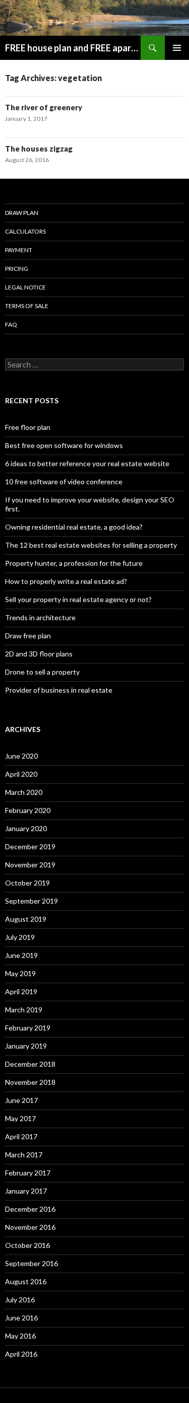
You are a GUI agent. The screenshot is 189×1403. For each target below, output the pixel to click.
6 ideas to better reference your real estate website (87, 463)
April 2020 (21, 774)
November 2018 (30, 1082)
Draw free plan (28, 635)
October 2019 (27, 882)
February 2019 (27, 1027)
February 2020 (27, 810)
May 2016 (20, 1336)
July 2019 (20, 937)
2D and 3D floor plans (39, 653)
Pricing (16, 268)
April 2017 (21, 1136)
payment (18, 250)
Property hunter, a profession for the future (74, 563)
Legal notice (25, 287)
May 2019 (20, 973)
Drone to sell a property (42, 672)
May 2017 (20, 1118)
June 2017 (21, 1100)
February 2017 (27, 1172)
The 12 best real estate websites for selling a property (91, 545)
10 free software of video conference (63, 481)
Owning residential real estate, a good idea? (74, 527)
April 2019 (21, 991)
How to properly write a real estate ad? (66, 581)
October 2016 (27, 1245)
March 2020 (23, 792)
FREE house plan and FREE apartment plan (73, 47)
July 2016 (20, 1299)
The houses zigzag (39, 148)
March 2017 (23, 1154)
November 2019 (30, 864)
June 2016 (21, 1317)
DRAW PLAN (21, 212)
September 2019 (31, 901)
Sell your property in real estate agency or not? (78, 599)
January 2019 (26, 1046)
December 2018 (30, 1064)
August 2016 (25, 1281)
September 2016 (31, 1263)
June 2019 (21, 955)
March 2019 (23, 1009)
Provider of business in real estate (58, 690)
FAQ (11, 324)
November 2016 (30, 1227)
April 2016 (21, 1354)
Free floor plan (27, 427)
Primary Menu (177, 48)
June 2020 (21, 756)
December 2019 (30, 846)
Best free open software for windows (64, 445)
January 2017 (26, 1191)
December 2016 (30, 1209)
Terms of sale (26, 306)
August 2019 (25, 919)
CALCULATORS (25, 231)
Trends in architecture (40, 617)
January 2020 (26, 828)
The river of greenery (43, 107)
